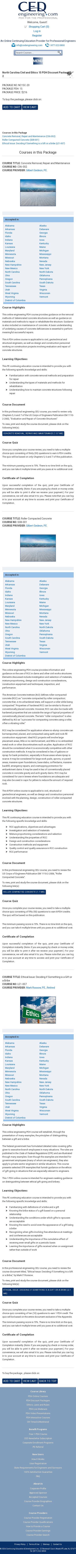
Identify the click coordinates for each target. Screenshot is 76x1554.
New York (44, 268)
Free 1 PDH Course (38, 1434)
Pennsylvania (45, 279)
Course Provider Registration (38, 1518)
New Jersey (45, 264)
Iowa (41, 240)
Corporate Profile (38, 1488)
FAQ (38, 1476)
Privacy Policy (19, 1544)
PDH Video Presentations (38, 1413)
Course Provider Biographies (38, 1501)
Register (37, 35)
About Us (38, 1484)
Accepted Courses (38, 1497)
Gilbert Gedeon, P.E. (36, 170)
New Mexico (11, 268)
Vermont (43, 296)
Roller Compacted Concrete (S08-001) (20, 140)
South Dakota (46, 282)
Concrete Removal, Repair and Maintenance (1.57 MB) (33, 433)
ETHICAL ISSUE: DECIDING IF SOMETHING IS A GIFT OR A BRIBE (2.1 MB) (37, 1292)
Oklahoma (44, 275)
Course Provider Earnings (38, 1530)
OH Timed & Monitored (38, 1422)
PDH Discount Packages (38, 1400)
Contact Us (38, 1505)
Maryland (9, 250)
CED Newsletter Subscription (38, 1438)
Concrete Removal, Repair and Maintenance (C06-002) (28, 136)
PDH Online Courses (38, 1396)
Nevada (43, 261)
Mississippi (45, 254)
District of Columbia (15, 300)
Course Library (38, 1391)
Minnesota (10, 254)
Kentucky (44, 243)
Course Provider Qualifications (38, 1522)
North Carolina (12, 272)
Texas (42, 286)
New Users (38, 1454)
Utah (7, 289)
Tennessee (10, 286)
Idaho (8, 236)
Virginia (43, 289)
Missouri (9, 257)
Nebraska (10, 261)
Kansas (9, 243)
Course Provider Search (38, 1535)
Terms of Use (34, 1544)
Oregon (9, 279)
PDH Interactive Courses (38, 1417)
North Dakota (46, 272)
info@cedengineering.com (29, 45)
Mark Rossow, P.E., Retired (40, 987)
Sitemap (46, 1544)
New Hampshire (13, 264)
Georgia (43, 232)
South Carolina (12, 282)
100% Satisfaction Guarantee (38, 1472)
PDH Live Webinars (38, 1409)
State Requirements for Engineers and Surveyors (38, 1468)
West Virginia (12, 293)
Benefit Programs (38, 1429)
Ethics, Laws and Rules (38, 1405)
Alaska (42, 225)
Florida (8, 232)
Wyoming (10, 296)
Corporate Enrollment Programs (38, 1442)
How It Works (38, 1459)
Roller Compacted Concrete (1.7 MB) (24, 892)
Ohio (7, 275)
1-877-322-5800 (57, 45)
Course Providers (38, 1513)
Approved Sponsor (38, 1493)
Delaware (44, 229)
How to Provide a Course (38, 1526)
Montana (43, 257)
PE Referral (38, 1447)
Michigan (44, 250)
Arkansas (10, 229)
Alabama (9, 225)
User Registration (38, 1463)
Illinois (42, 236)
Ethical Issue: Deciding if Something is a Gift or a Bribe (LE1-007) (33, 143)
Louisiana (10, 247)
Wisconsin (44, 293)
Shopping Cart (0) (39, 26)
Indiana (9, 240)
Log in (37, 31)
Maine (42, 247)
